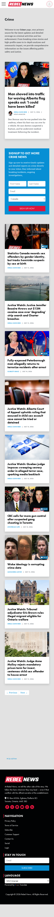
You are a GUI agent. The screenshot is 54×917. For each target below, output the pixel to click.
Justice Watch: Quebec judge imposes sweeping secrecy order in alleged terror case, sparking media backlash (26, 469)
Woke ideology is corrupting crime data (25, 565)
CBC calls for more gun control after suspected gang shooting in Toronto (26, 519)
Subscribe (9, 829)
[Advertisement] (27, 728)
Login (7, 847)
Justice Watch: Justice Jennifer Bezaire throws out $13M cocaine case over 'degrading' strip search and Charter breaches (26, 312)
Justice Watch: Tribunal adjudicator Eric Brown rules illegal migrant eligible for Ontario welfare (25, 614)
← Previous (11, 692)
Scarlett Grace (13, 371)
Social (7, 843)
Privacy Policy (10, 821)
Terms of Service (11, 825)
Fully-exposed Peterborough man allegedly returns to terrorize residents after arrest (26, 364)
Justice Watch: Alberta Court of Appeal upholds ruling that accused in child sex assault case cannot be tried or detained (26, 415)
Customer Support (12, 834)
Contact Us (9, 838)
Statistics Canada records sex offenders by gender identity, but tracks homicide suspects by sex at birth (26, 258)
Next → (24, 692)
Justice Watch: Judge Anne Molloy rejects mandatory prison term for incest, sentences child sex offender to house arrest (25, 668)
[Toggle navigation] (4, 4)
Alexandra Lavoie (14, 572)
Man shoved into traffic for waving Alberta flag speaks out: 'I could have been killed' (26, 100)
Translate (23, 884)
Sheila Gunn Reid (20, 112)
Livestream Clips (13, 527)
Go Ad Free (12, 759)
